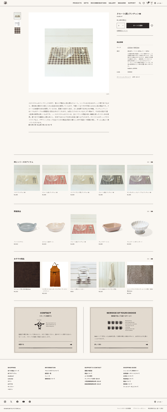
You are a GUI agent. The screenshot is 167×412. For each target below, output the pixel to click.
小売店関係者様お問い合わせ (93, 381)
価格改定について (50, 378)
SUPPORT (132, 3)
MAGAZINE (122, 3)
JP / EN (159, 3)
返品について (127, 381)
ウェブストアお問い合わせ (92, 378)
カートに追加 (137, 25)
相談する (21, 344)
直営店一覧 (48, 373)
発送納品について (128, 378)
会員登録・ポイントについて (131, 373)
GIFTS (86, 3)
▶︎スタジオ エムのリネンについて (40, 125)
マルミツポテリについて (52, 370)
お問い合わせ (136, 77)
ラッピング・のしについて (130, 386)
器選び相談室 (88, 370)
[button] (152, 162)
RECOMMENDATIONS (98, 3)
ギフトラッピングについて (124, 77)
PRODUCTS (77, 3)
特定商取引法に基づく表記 (155, 408)
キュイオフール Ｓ (104, 242)
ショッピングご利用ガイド (130, 370)
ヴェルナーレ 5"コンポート (134, 242)
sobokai (10, 378)
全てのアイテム (12, 373)
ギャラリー (11, 386)
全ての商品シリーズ (13, 370)
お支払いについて (128, 376)
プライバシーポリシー (139, 408)
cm (130, 47)
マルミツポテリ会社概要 (124, 408)
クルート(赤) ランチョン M (78, 242)
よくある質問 (88, 376)
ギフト (10, 381)
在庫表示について (122, 30)
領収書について (127, 384)
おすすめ (10, 384)
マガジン (10, 389)
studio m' (11, 376)
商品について (88, 373)
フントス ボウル (18, 242)
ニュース (47, 376)
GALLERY (112, 3)
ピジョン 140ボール (47, 242)
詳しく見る (97, 344)
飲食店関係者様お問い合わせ (93, 384)
